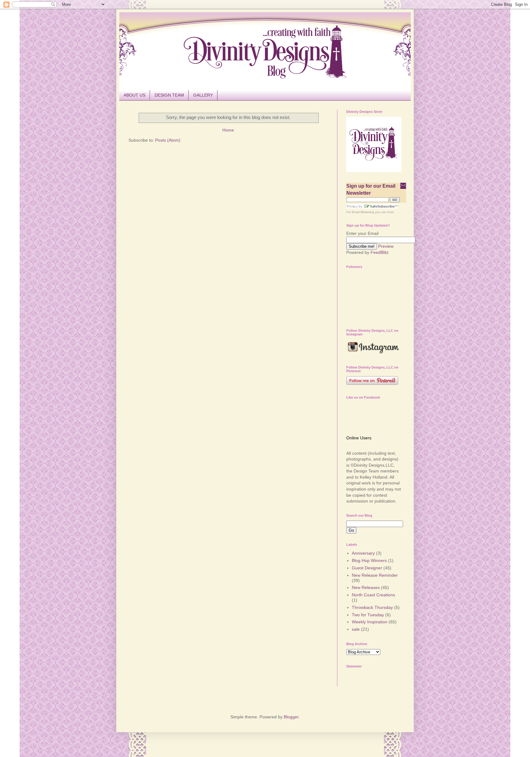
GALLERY (203, 95)
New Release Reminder (375, 575)
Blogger (291, 716)
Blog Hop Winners (369, 560)
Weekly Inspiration (369, 621)
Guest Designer (367, 567)
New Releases (366, 587)
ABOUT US (134, 95)
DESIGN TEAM (169, 95)
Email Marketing (363, 212)
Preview (386, 246)
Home (228, 130)
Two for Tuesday (368, 614)
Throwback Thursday (372, 607)
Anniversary (363, 553)
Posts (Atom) (167, 140)
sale (356, 629)
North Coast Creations (373, 594)
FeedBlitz (380, 252)
